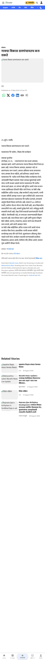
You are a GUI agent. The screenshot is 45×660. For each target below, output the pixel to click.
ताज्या (13, 7)
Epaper (5, 7)
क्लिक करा (39, 258)
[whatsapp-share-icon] (4, 96)
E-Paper (12, 658)
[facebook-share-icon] (13, 96)
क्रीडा (32, 7)
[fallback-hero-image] (9, 368)
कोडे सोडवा (16, 253)
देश (20, 7)
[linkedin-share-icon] (17, 96)
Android (31, 275)
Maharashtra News (7, 265)
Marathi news (13, 263)
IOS (39, 275)
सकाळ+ (41, 658)
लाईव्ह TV (32, 658)
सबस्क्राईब (31, 2)
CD (2, 86)
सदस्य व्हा (11, 249)
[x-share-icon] (8, 96)
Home (4, 658)
